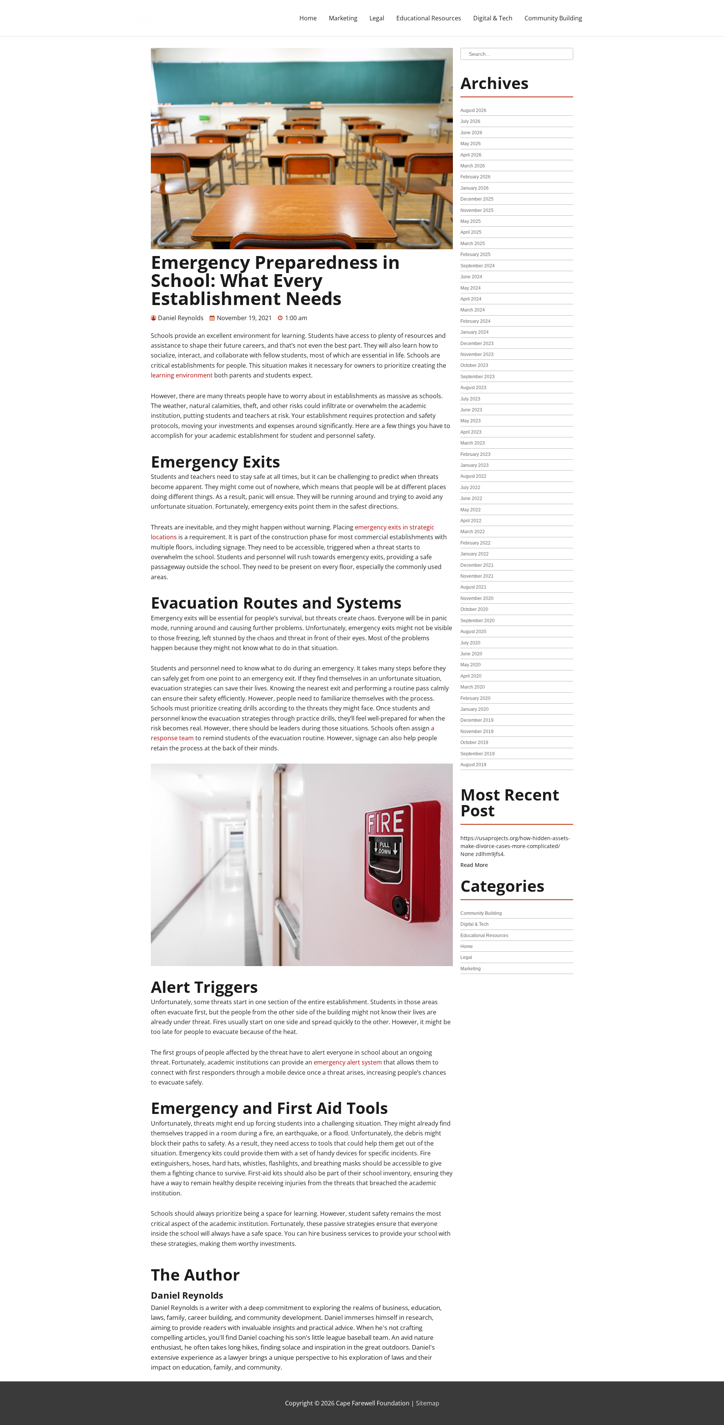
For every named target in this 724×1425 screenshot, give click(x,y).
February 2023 (475, 454)
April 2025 (471, 232)
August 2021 (473, 587)
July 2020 (470, 643)
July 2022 (470, 487)
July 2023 (470, 399)
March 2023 (472, 443)
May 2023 (470, 420)
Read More (474, 864)
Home (308, 18)
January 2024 (474, 332)
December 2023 (477, 343)
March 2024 (472, 310)
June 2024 (471, 276)
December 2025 (477, 199)
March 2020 (472, 687)
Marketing (343, 18)
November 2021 (477, 576)
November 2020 (477, 598)
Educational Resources (428, 18)
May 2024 (470, 288)
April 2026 (471, 155)
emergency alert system (348, 1062)
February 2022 (475, 543)
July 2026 (470, 121)
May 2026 (470, 143)
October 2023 (474, 365)
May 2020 (470, 664)
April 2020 (471, 676)
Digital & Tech (492, 18)
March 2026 (472, 166)
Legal (377, 18)
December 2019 (477, 720)
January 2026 (474, 188)
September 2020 (477, 620)
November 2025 (477, 210)
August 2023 (473, 387)
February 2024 (475, 321)
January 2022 (474, 554)
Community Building (553, 18)
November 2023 (477, 354)
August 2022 (473, 476)
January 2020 (474, 709)
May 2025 (470, 221)
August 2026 (473, 110)
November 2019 (477, 731)
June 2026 (471, 132)
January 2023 (474, 465)
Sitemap (427, 1403)
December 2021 (477, 565)
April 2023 (471, 432)
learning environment (182, 375)
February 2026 (475, 176)
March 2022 (472, 531)
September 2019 (477, 753)
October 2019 (474, 742)
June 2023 (471, 410)
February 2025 (475, 254)
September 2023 (477, 376)
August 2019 (473, 764)
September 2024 (477, 265)
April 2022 (471, 520)
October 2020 (474, 609)
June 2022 (471, 498)
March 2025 (472, 243)
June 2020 (471, 654)
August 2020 (473, 631)
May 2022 (470, 509)
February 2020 (475, 698)
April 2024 (471, 299)
